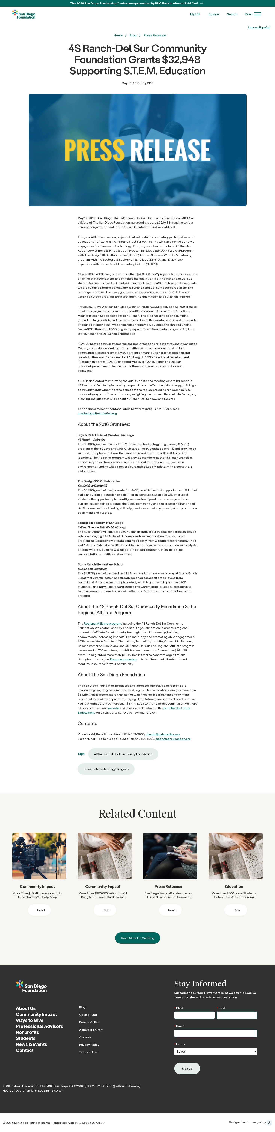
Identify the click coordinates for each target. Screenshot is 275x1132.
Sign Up (187, 1068)
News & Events (31, 1044)
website (113, 708)
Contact (25, 1050)
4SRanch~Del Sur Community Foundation (123, 754)
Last (221, 1008)
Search (232, 14)
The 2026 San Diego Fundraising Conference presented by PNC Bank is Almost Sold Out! (134, 3)
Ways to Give (29, 1020)
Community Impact (37, 886)
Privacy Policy (89, 1044)
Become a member (123, 659)
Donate (213, 14)
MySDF (195, 14)
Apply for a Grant (91, 1029)
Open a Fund (88, 1014)
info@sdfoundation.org (123, 1086)
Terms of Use (88, 1052)
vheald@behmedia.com (163, 734)
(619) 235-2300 (95, 1086)
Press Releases (155, 35)
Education (233, 886)
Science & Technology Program (106, 769)
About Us (26, 1008)
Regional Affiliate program (102, 623)
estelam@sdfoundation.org (97, 413)
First (179, 1008)
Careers (85, 1037)
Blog (82, 1007)
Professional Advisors (39, 1026)
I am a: (180, 1044)
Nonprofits (27, 1032)
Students (26, 1038)
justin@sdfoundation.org (173, 739)
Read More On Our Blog (137, 938)
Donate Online (89, 1022)
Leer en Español (259, 27)
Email (179, 1026)
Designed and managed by (248, 1122)
